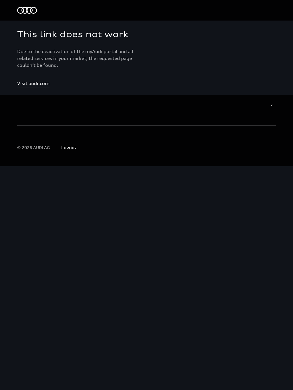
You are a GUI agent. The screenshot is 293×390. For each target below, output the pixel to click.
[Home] (27, 10)
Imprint (68, 147)
